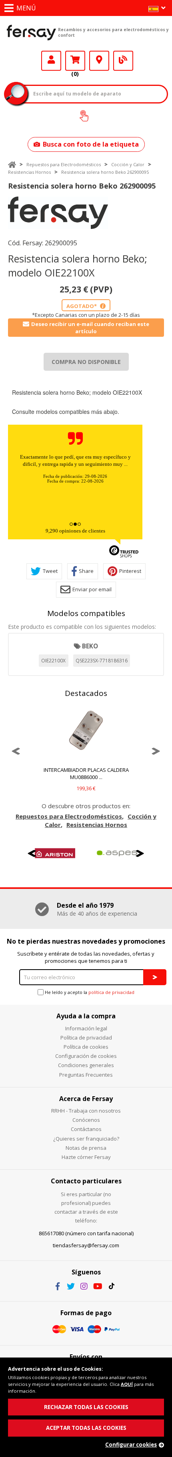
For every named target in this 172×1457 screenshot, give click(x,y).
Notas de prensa (86, 1147)
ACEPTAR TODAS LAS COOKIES (86, 1427)
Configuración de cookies (86, 1055)
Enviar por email (92, 589)
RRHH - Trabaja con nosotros (86, 1110)
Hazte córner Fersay (86, 1157)
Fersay (31, 32)
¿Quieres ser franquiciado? (86, 1138)
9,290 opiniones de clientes (75, 531)
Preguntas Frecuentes (86, 1074)
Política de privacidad (86, 1037)
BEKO (90, 646)
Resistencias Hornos (29, 172)
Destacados (86, 693)
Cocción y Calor (127, 164)
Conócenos (86, 1119)
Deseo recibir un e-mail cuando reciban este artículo (90, 327)
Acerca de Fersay (86, 1098)
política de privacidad (111, 992)
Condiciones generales (86, 1065)
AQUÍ (127, 1384)
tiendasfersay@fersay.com (86, 1245)
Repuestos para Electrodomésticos (63, 164)
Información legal (86, 1028)
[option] (58, 213)
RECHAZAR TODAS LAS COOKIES (86, 1407)
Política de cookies (86, 1046)
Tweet (50, 570)
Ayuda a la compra (86, 1016)
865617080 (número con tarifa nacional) (86, 1233)
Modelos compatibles (86, 613)
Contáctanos (86, 1129)
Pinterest (130, 570)
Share (86, 570)
